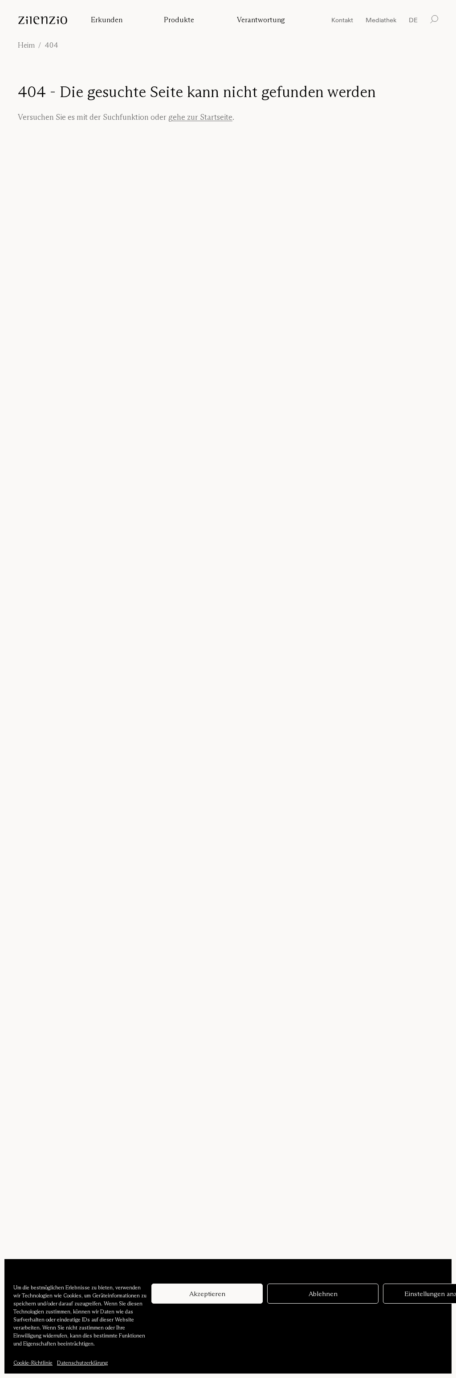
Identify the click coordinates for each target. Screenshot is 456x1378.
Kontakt (342, 20)
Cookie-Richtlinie (33, 1362)
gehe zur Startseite (200, 117)
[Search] (434, 19)
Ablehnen (323, 1293)
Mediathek (381, 20)
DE (413, 20)
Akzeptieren (207, 1293)
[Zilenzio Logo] (45, 20)
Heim (26, 45)
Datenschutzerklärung (82, 1362)
